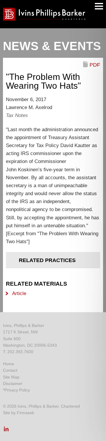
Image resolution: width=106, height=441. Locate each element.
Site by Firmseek (18, 412)
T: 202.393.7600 (18, 351)
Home (8, 363)
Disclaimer (12, 383)
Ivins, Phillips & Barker (23, 325)
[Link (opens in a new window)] (6, 430)
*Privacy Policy (16, 390)
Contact (10, 370)
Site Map (11, 377)
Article (19, 293)
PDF (95, 65)
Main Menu (99, 6)
